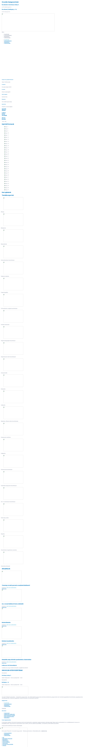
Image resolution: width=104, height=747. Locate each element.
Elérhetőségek (7, 37)
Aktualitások (6, 36)
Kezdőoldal (6, 34)
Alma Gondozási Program (9, 715)
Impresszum (7, 713)
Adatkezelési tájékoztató (9, 714)
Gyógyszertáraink (8, 35)
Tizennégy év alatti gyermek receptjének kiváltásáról (16, 585)
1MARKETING (44, 731)
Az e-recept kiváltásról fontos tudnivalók (12, 604)
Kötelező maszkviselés (8, 641)
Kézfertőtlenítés (6, 622)
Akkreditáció (6, 717)
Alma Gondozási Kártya (9, 716)
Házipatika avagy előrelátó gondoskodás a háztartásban (16, 659)
